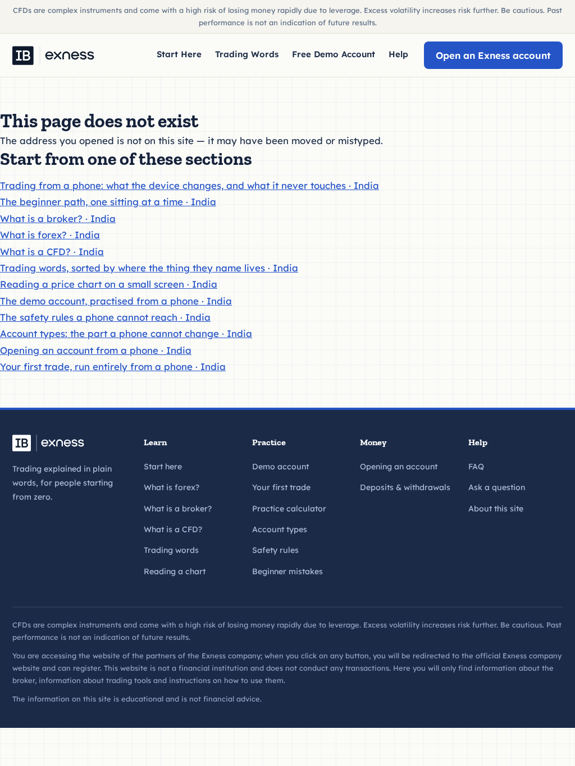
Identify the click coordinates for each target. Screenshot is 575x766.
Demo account (280, 467)
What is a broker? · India (58, 218)
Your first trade (281, 487)
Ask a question (496, 487)
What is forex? (171, 487)
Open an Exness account (493, 55)
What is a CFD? (173, 529)
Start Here (179, 54)
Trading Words (247, 54)
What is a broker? (178, 509)
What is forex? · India (50, 235)
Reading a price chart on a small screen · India (108, 284)
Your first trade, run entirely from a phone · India (113, 366)
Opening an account (398, 467)
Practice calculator (289, 509)
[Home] (53, 55)
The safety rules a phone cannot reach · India (105, 317)
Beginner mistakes (287, 571)
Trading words (171, 550)
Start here (163, 467)
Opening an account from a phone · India (95, 350)
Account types (279, 529)
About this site (495, 509)
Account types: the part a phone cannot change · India (126, 333)
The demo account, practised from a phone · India (116, 301)
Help (398, 54)
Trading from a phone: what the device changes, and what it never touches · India (189, 185)
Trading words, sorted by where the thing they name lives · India (149, 268)
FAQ (476, 467)
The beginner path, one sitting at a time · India (108, 201)
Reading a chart (175, 571)
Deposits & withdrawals (405, 487)
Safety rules (275, 550)
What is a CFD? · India (52, 251)
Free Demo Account (333, 54)
